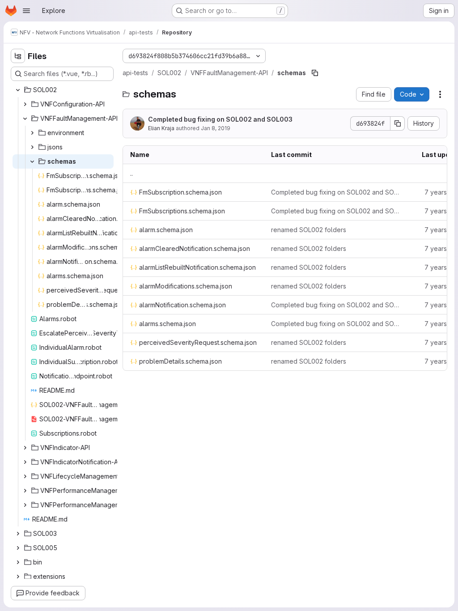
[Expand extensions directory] (18, 576)
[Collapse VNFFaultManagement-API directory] (25, 118)
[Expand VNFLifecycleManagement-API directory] (25, 476)
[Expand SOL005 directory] (18, 548)
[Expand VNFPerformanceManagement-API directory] (25, 490)
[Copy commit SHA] (397, 123)
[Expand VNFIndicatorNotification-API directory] (25, 462)
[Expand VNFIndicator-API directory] (25, 447)
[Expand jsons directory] (32, 147)
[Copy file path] (315, 73)
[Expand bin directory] (18, 562)
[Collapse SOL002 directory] (18, 90)
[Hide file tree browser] (18, 56)
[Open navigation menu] (26, 11)
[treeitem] (63, 90)
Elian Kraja (161, 128)
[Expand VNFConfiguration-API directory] (25, 104)
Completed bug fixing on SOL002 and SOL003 (220, 119)
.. (131, 173)
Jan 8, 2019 (215, 128)
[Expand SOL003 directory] (18, 533)
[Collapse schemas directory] (32, 161)
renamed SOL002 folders (308, 229)
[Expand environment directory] (32, 132)
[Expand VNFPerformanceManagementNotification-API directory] (25, 505)
